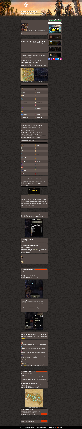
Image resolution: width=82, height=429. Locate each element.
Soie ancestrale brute (44, 135)
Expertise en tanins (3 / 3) (36, 249)
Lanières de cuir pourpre (28, 127)
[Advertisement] (10, 28)
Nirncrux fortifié (35, 64)
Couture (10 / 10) (34, 135)
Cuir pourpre (35, 127)
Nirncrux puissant (39, 64)
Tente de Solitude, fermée (31, 307)
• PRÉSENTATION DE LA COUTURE (25, 41)
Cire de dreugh (28, 251)
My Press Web (47, 427)
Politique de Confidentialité (39, 427)
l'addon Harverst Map (31, 386)
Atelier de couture (34, 190)
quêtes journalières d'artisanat (26, 334)
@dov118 (54, 427)
